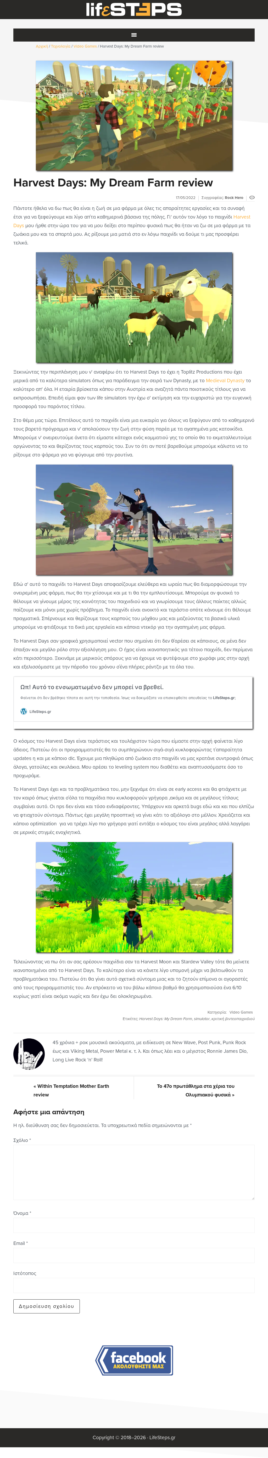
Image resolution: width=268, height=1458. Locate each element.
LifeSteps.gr (134, 10)
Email (20, 1243)
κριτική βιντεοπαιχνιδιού (233, 1018)
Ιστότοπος (24, 1273)
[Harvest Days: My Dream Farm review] (134, 115)
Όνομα (22, 1213)
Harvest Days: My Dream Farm (165, 1018)
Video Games (241, 1012)
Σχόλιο (22, 1140)
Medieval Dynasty (225, 381)
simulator (202, 1018)
